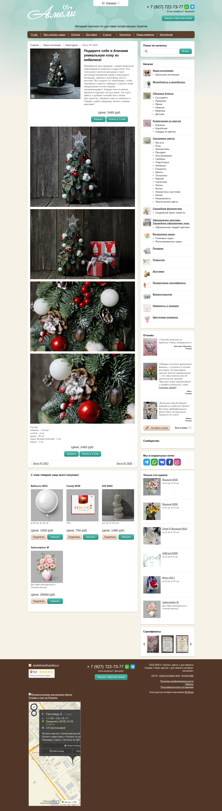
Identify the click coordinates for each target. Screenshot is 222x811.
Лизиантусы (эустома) (167, 191)
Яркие (158, 104)
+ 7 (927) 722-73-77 (165, 7)
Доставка (91, 34)
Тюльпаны (161, 175)
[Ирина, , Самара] (150, 418)
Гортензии (161, 181)
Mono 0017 (168, 577)
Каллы (159, 188)
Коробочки (161, 128)
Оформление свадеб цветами (172, 227)
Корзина (111, 3)
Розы (158, 145)
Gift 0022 (107, 486)
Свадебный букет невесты (170, 212)
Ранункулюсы (163, 198)
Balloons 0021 (39, 486)
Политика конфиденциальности (176, 681)
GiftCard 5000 (170, 553)
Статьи (107, 34)
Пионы (159, 185)
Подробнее (38, 537)
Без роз (159, 142)
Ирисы (159, 172)
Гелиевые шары (164, 238)
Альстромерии (163, 155)
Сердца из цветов (165, 131)
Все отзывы (181, 427)
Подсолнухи (162, 162)
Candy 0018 (73, 486)
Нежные (160, 107)
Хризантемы (162, 149)
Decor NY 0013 (40, 463)
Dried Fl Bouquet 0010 (174, 528)
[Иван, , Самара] (150, 379)
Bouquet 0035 (170, 479)
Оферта (189, 684)
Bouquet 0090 (170, 504)
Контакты (125, 34)
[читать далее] (167, 387)
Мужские (160, 110)
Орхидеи (160, 152)
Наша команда (145, 34)
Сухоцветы (161, 97)
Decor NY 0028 (124, 463)
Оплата (75, 34)
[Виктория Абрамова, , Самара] (150, 355)
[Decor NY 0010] (55, 74)
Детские (159, 114)
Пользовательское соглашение (177, 687)
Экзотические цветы (166, 201)
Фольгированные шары (168, 241)
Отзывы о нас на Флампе (43, 697)
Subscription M (170, 602)
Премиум (160, 100)
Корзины (160, 125)
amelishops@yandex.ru (46, 665)
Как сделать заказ (54, 34)
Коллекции (166, 34)
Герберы (160, 159)
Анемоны (160, 165)
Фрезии (159, 178)
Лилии (159, 195)
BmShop (189, 692)
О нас (34, 34)
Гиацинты (160, 168)
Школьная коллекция (167, 74)
